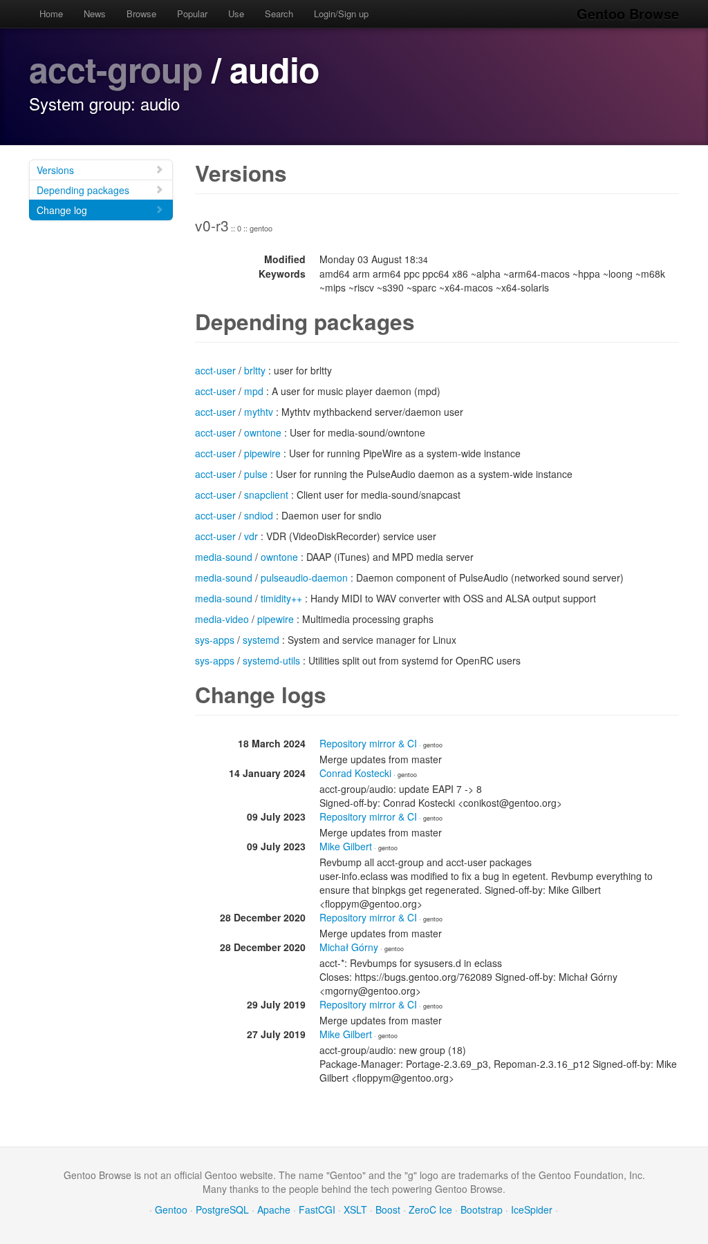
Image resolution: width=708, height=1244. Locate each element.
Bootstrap (481, 1209)
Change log (62, 210)
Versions (55, 170)
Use (236, 13)
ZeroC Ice (430, 1209)
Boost (387, 1209)
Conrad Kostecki (355, 773)
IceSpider (531, 1209)
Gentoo (171, 1209)
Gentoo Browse (628, 13)
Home (51, 13)
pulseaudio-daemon (304, 577)
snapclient (266, 494)
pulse (256, 474)
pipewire (262, 453)
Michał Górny (348, 947)
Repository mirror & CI (368, 743)
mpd (253, 391)
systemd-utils (271, 660)
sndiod (258, 515)
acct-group (116, 68)
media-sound (223, 557)
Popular (192, 13)
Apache (273, 1209)
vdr (251, 536)
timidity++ (281, 598)
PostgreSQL (222, 1209)
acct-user (215, 370)
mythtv (258, 412)
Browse (141, 13)
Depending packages (83, 190)
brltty (255, 370)
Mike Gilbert (345, 846)
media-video (222, 619)
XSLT (355, 1209)
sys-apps (214, 640)
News (95, 13)
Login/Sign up (341, 13)
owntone (262, 432)
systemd (261, 640)
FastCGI (317, 1209)
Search (279, 13)
